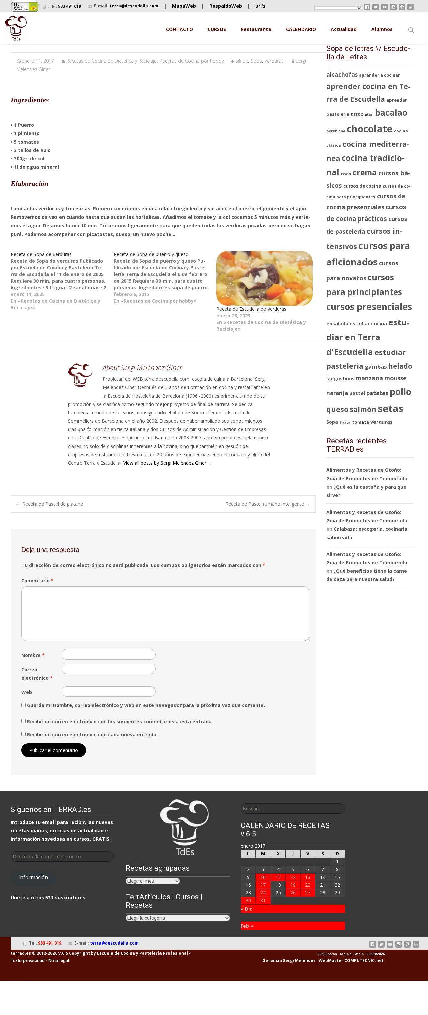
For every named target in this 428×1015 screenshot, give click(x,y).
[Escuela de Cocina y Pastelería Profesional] (16, 29)
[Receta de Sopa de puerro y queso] (165, 277)
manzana (369, 378)
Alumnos (382, 29)
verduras (274, 61)
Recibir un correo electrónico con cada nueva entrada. (92, 734)
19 (293, 885)
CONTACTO (179, 29)
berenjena (335, 131)
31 (263, 900)
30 (248, 900)
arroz (357, 114)
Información (33, 877)
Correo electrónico (37, 673)
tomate (360, 422)
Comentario (37, 580)
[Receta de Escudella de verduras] (264, 278)
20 (307, 885)
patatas (377, 393)
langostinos (340, 378)
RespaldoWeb (225, 6)
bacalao (391, 112)
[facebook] (367, 9)
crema (365, 172)
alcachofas (342, 74)
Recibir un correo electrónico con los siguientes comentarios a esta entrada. (120, 721)
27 (307, 892)
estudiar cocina (368, 323)
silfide (242, 61)
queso (337, 409)
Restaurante (256, 29)
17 (263, 885)
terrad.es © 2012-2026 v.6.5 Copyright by (53, 953)
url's (260, 6)
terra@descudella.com (134, 6)
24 (263, 892)
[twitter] (375, 9)
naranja (337, 393)
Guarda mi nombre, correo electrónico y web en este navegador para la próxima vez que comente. (146, 705)
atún (369, 114)
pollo (400, 391)
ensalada (337, 323)
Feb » (247, 926)
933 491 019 (69, 6)
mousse (395, 378)
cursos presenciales (369, 307)
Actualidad (344, 29)
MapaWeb (184, 6)
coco (346, 174)
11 (278, 877)
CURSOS (217, 29)
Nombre (33, 655)
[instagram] (393, 9)
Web (26, 692)
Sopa (256, 61)
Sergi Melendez (299, 960)
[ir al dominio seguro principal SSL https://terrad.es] (25, 6)
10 (263, 877)
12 (293, 877)
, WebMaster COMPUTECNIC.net (350, 960)
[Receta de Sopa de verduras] (62, 281)
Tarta (345, 422)
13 (307, 877)
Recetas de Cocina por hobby (191, 61)
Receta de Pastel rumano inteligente (267, 504)
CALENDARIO (301, 29)
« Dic (246, 909)
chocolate (370, 128)
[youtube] (384, 9)
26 (293, 892)
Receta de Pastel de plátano (49, 504)
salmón (363, 409)
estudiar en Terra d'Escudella (367, 337)
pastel (357, 393)
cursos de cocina (362, 186)
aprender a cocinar (379, 75)
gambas (376, 366)
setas (390, 408)
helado (400, 366)
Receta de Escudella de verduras (251, 309)
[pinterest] (402, 9)
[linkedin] (410, 9)
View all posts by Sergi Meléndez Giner (167, 463)
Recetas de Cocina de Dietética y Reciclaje (111, 61)
